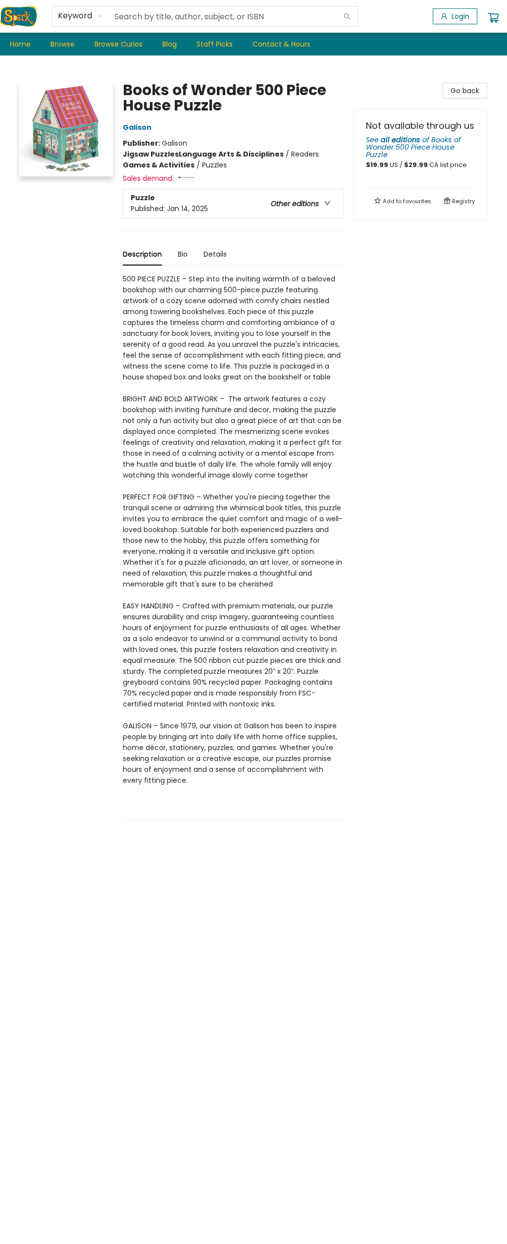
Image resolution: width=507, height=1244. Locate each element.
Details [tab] (215, 254)
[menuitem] (20, 44)
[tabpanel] (233, 546)
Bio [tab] (183, 254)
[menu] (253, 44)
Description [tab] (142, 254)
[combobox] (80, 15)
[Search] (347, 16)
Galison (137, 127)
